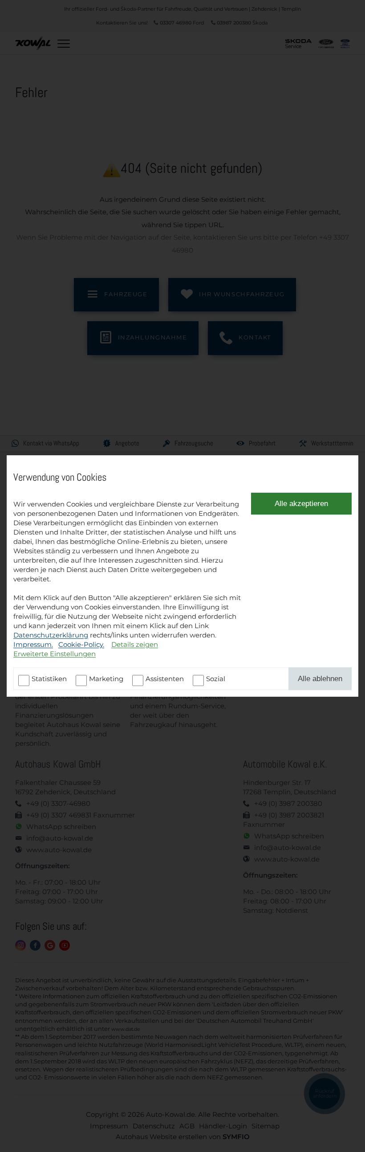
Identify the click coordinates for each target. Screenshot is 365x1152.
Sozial (215, 678)
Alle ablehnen (320, 678)
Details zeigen (134, 644)
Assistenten (165, 678)
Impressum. (33, 644)
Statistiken (49, 678)
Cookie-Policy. (81, 644)
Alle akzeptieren (301, 503)
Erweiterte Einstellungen (54, 654)
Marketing (106, 678)
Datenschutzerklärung (50, 635)
